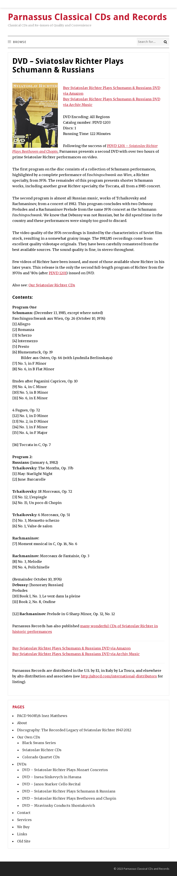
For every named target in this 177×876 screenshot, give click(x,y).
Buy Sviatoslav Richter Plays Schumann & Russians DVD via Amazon (71, 648)
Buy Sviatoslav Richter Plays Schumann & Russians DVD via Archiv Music (76, 654)
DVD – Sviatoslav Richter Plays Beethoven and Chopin (69, 798)
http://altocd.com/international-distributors (119, 676)
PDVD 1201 (57, 273)
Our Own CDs (28, 737)
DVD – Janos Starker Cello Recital (51, 784)
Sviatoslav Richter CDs (42, 750)
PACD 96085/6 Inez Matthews (42, 716)
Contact (23, 812)
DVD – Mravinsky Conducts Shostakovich (58, 805)
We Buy (23, 827)
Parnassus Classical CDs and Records (146, 868)
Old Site (23, 841)
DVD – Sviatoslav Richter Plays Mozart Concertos (65, 770)
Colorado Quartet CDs (41, 757)
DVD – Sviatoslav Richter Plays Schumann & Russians (68, 791)
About (22, 723)
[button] (19, 42)
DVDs (22, 764)
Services (24, 820)
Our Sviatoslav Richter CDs (51, 285)
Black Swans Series (39, 743)
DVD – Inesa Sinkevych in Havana (51, 777)
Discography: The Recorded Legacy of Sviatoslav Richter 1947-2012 (74, 730)
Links (22, 834)
